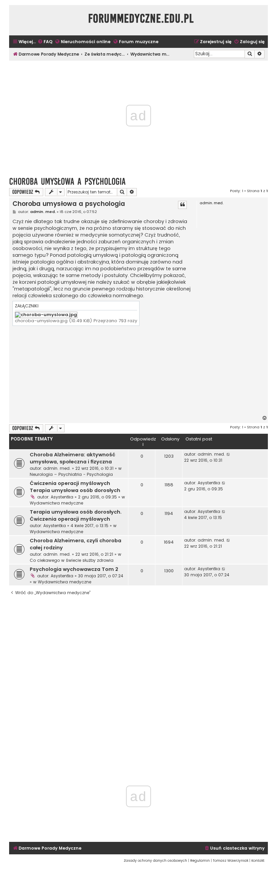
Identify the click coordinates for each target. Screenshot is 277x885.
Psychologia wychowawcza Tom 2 (74, 569)
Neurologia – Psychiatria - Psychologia (71, 474)
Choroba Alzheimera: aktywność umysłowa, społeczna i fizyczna (72, 458)
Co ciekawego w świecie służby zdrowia (72, 560)
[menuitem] (44, 42)
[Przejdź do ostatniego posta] (228, 454)
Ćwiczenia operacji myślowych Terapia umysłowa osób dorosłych (75, 487)
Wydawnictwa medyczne (56, 503)
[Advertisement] (101, 371)
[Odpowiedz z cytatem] (182, 205)
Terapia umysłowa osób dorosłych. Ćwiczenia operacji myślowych (76, 515)
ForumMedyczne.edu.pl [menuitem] (141, 18)
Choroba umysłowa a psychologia (67, 181)
